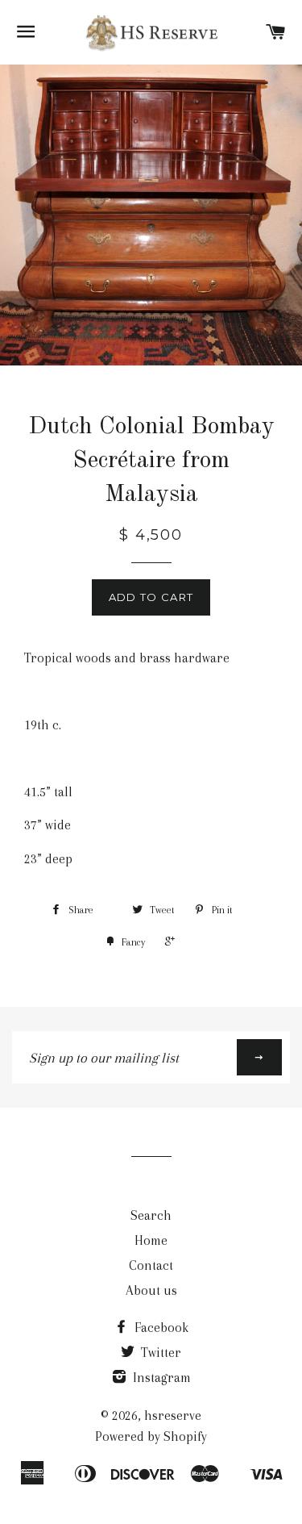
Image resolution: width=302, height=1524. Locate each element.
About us (151, 1290)
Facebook (159, 1327)
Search (151, 1215)
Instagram (160, 1377)
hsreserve (172, 1415)
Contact (151, 1265)
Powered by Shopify (151, 1436)
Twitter (159, 1352)
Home (151, 1240)
